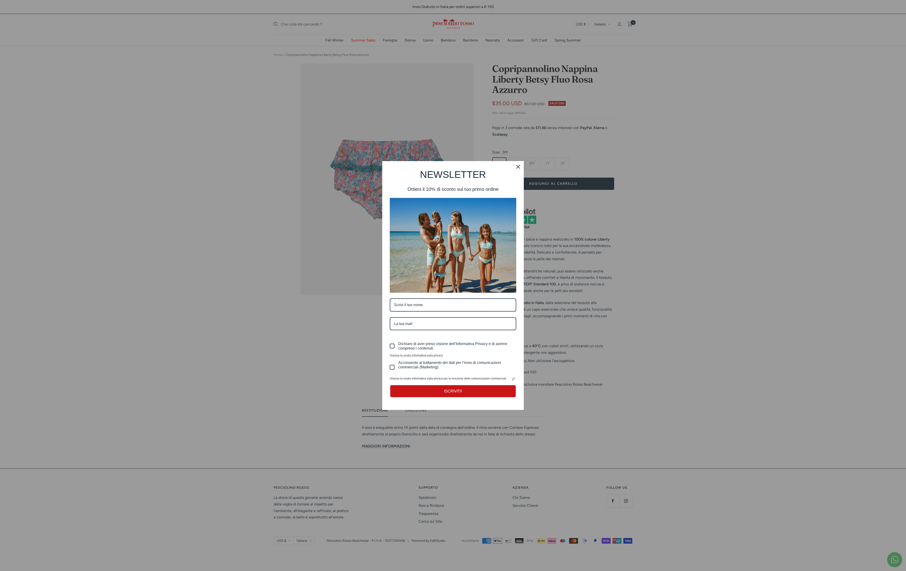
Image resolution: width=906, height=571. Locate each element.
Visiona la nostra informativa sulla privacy (416, 355)
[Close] (518, 166)
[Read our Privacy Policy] (513, 379)
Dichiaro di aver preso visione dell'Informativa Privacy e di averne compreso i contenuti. (452, 346)
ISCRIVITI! (453, 391)
